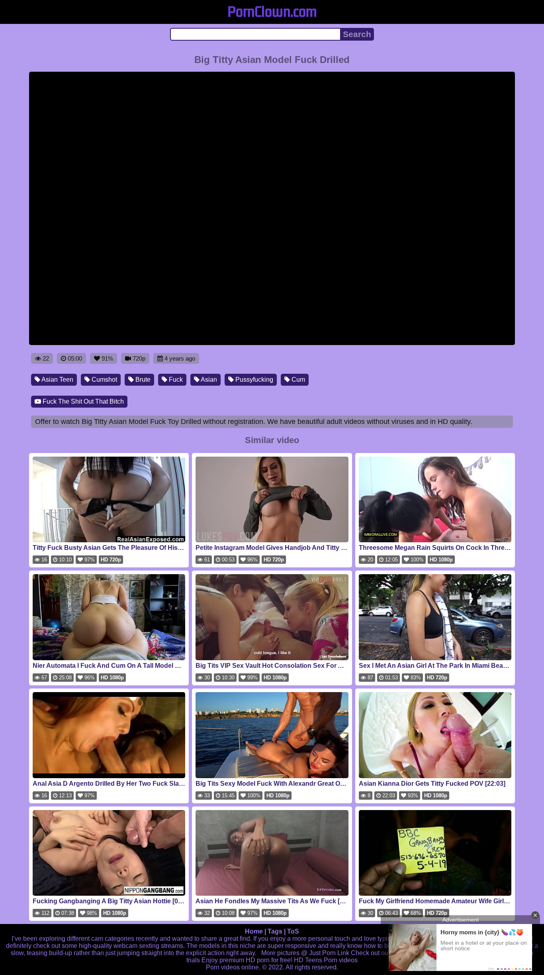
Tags (275, 931)
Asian (208, 379)
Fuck (175, 379)
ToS (293, 931)
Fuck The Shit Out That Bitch (82, 401)
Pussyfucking (253, 379)
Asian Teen (56, 379)
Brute (142, 379)
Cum (297, 379)
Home (254, 931)
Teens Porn (321, 960)
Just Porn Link (329, 952)
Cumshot (103, 379)
